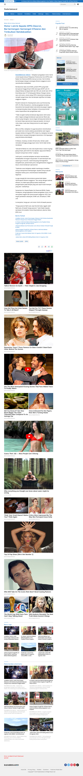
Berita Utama (11, 23)
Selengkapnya (67, 84)
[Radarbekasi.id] (11, 765)
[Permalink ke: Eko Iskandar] (5, 35)
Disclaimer (46, 769)
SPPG (26, 241)
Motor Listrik (19, 241)
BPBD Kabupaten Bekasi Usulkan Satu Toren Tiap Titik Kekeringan (66, 149)
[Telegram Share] (48, 247)
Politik (34, 14)
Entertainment (66, 14)
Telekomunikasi (56, 14)
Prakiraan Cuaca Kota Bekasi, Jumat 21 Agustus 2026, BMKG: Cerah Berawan (71, 77)
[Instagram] (71, 765)
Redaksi (39, 769)
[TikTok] (77, 765)
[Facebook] (65, 765)
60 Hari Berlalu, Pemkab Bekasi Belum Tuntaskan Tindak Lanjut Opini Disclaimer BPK (67, 155)
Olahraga (40, 14)
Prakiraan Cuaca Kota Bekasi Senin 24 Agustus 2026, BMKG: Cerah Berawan (33, 234)
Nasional (20, 14)
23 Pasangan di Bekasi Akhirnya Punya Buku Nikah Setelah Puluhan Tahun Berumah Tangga (68, 51)
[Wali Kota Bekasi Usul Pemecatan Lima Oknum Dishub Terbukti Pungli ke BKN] (45, 630)
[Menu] (5, 4)
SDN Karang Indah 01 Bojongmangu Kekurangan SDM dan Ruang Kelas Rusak (69, 34)
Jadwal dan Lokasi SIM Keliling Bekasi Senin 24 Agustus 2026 (31, 237)
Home (6, 14)
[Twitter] (68, 765)
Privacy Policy (31, 769)
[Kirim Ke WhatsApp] (52, 247)
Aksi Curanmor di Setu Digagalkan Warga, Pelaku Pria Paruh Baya (67, 160)
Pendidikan (27, 14)
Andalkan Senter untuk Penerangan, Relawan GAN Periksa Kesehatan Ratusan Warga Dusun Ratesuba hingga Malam (34, 219)
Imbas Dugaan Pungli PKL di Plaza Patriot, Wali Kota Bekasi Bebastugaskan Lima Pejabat (31, 230)
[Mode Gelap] (78, 4)
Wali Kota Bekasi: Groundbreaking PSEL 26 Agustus (68, 28)
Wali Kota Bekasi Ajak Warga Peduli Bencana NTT (71, 176)
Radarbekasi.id (10, 9)
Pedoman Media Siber (56, 769)
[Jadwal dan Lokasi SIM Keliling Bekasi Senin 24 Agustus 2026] (45, 647)
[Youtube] (74, 765)
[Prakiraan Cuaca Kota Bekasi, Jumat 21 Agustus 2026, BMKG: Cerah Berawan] (61, 78)
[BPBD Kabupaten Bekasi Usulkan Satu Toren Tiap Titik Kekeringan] (67, 139)
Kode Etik (23, 769)
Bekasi (12, 14)
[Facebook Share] (39, 247)
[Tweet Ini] (42, 247)
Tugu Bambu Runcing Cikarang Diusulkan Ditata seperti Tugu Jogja (69, 45)
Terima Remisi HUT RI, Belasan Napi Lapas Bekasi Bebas (68, 40)
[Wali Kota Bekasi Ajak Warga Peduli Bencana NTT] (60, 177)
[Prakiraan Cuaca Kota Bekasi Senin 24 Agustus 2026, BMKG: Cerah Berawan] (28, 647)
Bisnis (47, 14)
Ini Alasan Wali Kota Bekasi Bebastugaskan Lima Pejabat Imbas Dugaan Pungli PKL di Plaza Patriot (32, 222)
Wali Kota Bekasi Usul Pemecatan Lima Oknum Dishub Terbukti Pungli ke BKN (34, 226)
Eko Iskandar (10, 34)
